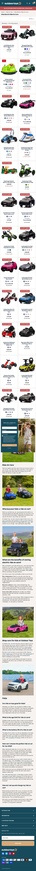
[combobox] (3, 432)
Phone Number (4, 430)
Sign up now (9, 445)
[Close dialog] (34, 420)
